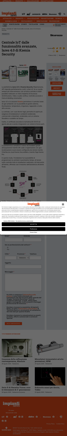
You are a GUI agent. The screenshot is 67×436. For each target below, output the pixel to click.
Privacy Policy (33, 232)
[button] (63, 204)
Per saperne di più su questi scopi (24, 221)
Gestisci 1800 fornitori (9, 221)
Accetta (33, 224)
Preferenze (33, 229)
